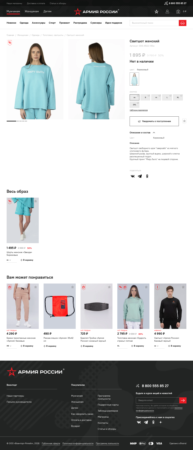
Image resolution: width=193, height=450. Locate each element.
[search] (182, 23)
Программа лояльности (104, 397)
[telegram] (140, 176)
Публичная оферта (51, 443)
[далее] (183, 400)
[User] (167, 11)
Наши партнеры (15, 395)
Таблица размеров (108, 410)
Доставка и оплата (36, 3)
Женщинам (77, 401)
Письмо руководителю (19, 401)
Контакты (103, 422)
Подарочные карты (108, 404)
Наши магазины (14, 3)
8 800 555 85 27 (177, 3)
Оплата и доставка (81, 420)
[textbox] (154, 23)
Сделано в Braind (177, 443)
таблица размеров (139, 110)
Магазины (103, 416)
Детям (74, 407)
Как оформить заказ (82, 413)
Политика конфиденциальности (77, 443)
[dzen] (161, 422)
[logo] (96, 11)
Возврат (75, 426)
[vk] (133, 176)
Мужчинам (77, 395)
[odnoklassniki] (147, 176)
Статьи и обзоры (58, 3)
